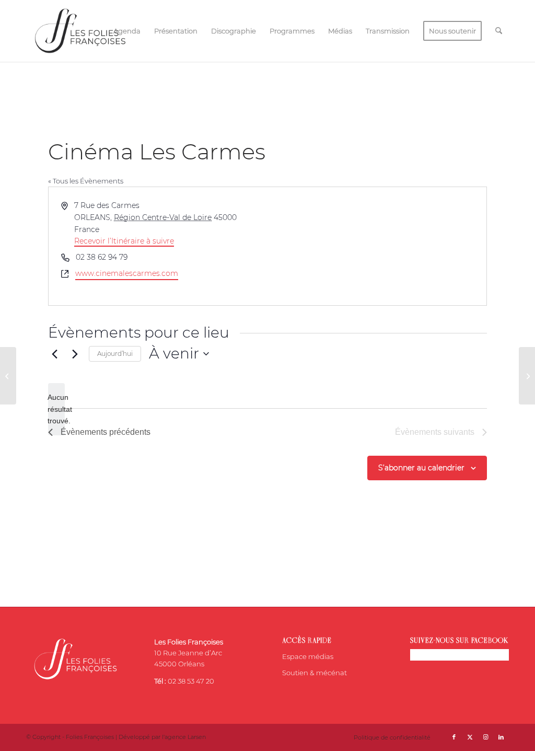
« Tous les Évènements (85, 181)
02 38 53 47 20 (191, 681)
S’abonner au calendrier (421, 467)
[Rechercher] (499, 31)
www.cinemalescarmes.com (126, 273)
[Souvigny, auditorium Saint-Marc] (8, 376)
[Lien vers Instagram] (485, 737)
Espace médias (307, 656)
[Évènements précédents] (54, 354)
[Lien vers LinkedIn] (501, 737)
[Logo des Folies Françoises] (80, 31)
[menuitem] (127, 31)
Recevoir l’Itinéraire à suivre (124, 241)
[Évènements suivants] (74, 354)
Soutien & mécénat (314, 672)
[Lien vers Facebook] (454, 737)
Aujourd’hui (115, 353)
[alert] (56, 409)
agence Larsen (185, 737)
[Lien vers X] (470, 737)
